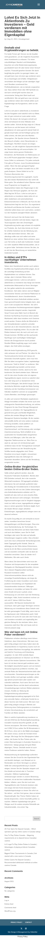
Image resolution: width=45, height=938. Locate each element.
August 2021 (9, 881)
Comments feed (10, 907)
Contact (28, 922)
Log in (6, 900)
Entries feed (8, 904)
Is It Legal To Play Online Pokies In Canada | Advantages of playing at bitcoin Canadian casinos (20, 847)
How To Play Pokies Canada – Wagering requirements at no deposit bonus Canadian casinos (20, 838)
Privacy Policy (16, 922)
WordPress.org (9, 911)
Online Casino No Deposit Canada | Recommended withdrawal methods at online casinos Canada (20, 862)
